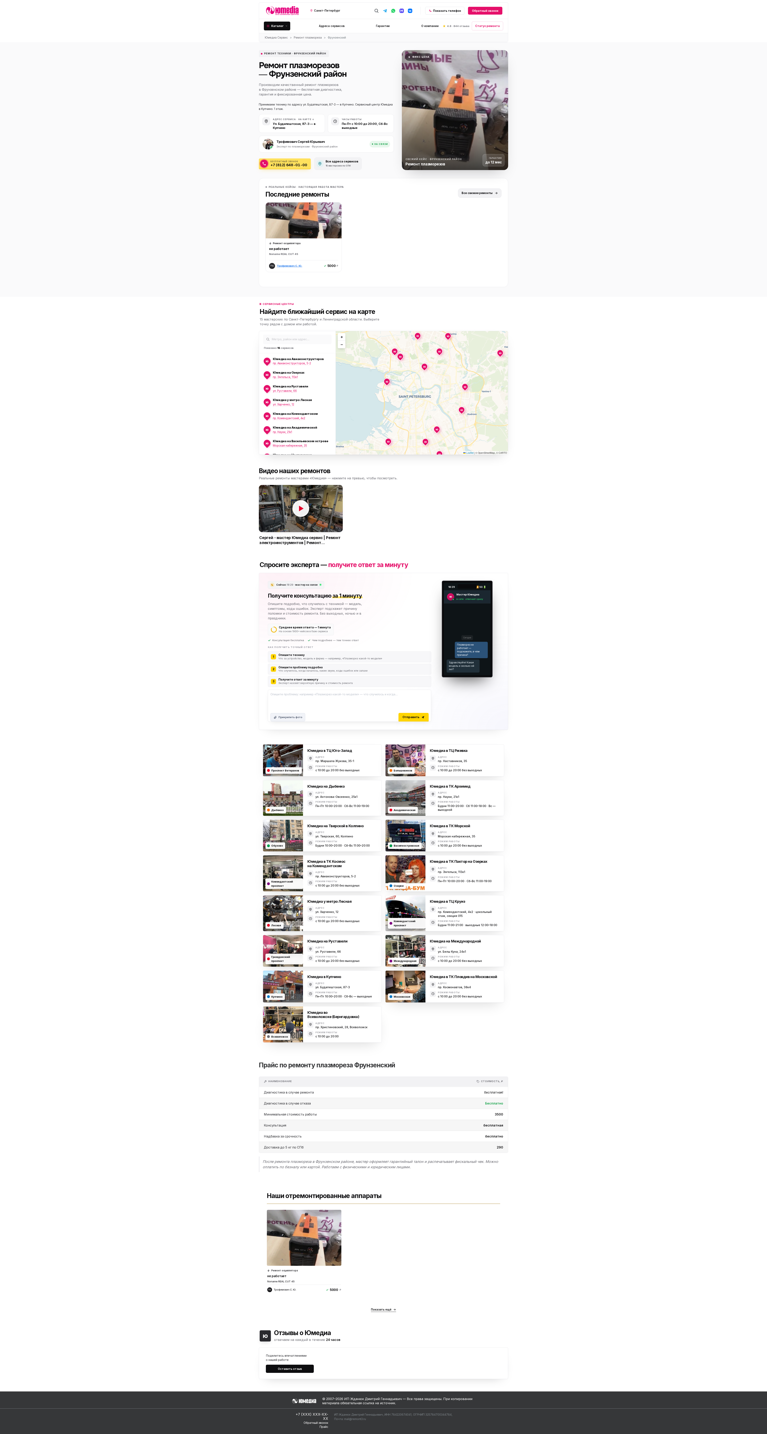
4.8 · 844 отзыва (458, 26)
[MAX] (401, 11)
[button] (394, 351)
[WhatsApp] (393, 11)
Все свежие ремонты (477, 193)
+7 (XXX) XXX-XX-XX (312, 1416)
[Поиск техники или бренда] (376, 11)
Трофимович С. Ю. (289, 265)
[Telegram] (385, 11)
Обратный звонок (485, 10)
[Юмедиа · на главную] (282, 10)
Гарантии (383, 26)
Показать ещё (381, 1309)
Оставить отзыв (290, 1368)
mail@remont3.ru (355, 1419)
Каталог (277, 26)
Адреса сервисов (332, 26)
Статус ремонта (487, 26)
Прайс (324, 1426)
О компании (430, 26)
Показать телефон (447, 10)
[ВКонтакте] (410, 11)
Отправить (410, 717)
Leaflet (470, 452)
